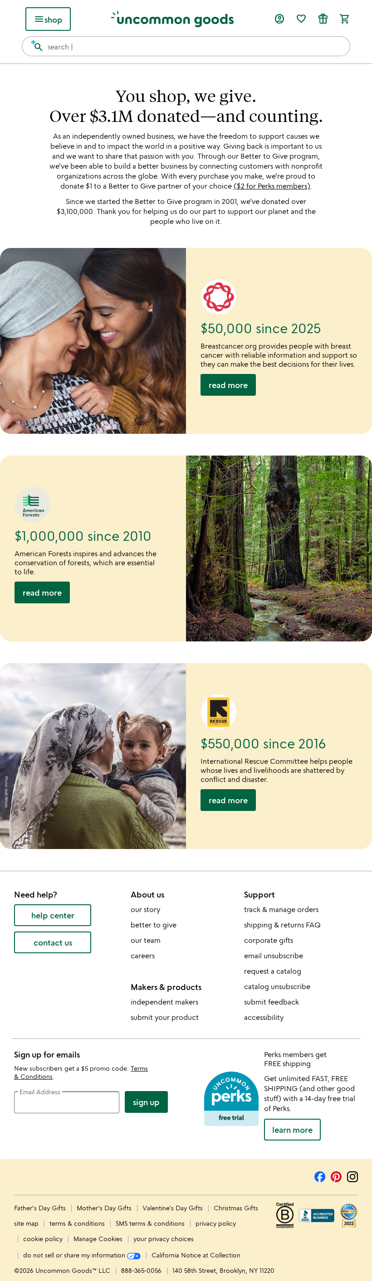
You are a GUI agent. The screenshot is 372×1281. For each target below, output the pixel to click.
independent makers (164, 1001)
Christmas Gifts (236, 1208)
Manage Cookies (97, 1238)
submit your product (165, 1017)
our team (146, 940)
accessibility (264, 1017)
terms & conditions (77, 1223)
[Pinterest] (336, 1175)
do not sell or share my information (75, 1255)
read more (228, 385)
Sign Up (146, 1102)
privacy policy (216, 1223)
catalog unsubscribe (277, 986)
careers (143, 955)
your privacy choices (163, 1238)
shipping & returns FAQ (282, 924)
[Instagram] (352, 1175)
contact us (53, 942)
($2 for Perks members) (272, 185)
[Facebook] (319, 1175)
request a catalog (272, 970)
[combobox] (186, 46)
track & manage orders (281, 909)
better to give (153, 924)
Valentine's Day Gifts (173, 1208)
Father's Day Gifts (41, 1208)
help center (52, 915)
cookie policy (43, 1238)
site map (26, 1223)
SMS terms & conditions (150, 1223)
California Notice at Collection (196, 1255)
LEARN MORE (292, 1130)
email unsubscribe (273, 955)
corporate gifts (268, 940)
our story (145, 909)
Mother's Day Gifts (105, 1208)
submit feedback (271, 1001)
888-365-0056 (141, 1270)
